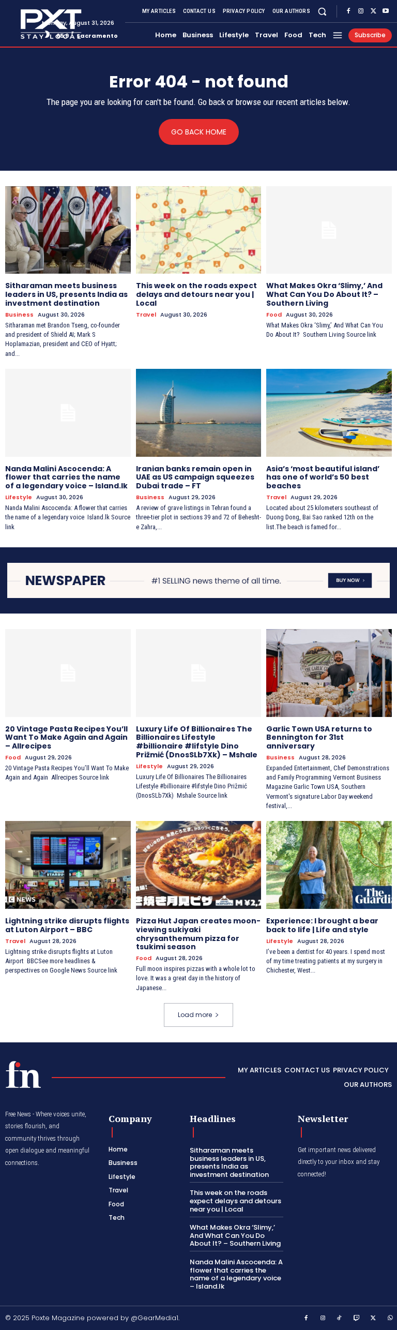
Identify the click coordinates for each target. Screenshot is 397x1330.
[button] (322, 11)
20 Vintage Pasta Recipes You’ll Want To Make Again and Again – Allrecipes (66, 738)
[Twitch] (356, 1318)
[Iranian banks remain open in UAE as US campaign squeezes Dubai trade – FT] (199, 413)
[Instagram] (361, 11)
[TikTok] (339, 1318)
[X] (373, 11)
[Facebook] (348, 11)
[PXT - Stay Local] (23, 1074)
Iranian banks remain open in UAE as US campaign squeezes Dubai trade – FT (195, 477)
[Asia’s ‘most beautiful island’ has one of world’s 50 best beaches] (329, 413)
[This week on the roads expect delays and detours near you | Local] (199, 230)
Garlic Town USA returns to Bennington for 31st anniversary (319, 738)
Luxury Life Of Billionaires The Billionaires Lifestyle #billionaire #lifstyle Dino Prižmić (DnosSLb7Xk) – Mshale (196, 742)
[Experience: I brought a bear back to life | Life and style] (329, 865)
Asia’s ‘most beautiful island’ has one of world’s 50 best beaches (322, 477)
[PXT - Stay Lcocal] (19, 24)
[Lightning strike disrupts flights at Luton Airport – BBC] (68, 865)
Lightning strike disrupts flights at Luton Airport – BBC (67, 925)
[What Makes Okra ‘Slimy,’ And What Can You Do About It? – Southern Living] (329, 230)
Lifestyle (18, 497)
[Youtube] (385, 11)
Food (274, 314)
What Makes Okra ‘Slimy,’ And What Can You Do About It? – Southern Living (324, 294)
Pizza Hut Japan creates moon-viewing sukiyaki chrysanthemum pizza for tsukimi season (198, 934)
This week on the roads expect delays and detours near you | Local (196, 294)
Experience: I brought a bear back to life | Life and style (322, 925)
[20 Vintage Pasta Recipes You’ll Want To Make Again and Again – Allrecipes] (68, 673)
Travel (146, 314)
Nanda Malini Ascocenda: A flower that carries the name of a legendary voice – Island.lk (66, 477)
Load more (195, 1014)
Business (19, 314)
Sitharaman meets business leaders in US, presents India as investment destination (66, 294)
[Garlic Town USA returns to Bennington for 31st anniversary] (329, 673)
